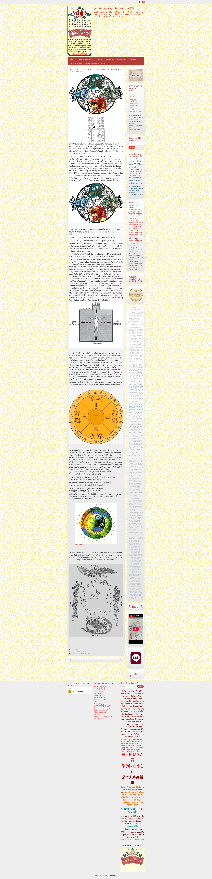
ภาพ (139, 175)
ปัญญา (140, 173)
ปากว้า (130, 175)
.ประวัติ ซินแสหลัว (134, 91)
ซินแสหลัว (131, 164)
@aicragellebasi (113, 875)
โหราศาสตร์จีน (134, 194)
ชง (133, 161)
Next (120, 659)
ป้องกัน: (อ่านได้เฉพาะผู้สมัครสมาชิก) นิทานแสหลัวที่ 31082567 (135, 234)
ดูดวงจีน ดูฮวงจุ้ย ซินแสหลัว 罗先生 (114, 8)
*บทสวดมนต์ (132, 59)
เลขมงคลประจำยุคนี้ (134, 205)
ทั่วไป (130, 107)
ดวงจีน (137, 163)
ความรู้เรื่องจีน (133, 101)
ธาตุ (141, 169)
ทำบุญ (130, 169)
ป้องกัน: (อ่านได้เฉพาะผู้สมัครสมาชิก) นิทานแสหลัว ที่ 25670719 (135, 242)
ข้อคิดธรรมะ (132, 99)
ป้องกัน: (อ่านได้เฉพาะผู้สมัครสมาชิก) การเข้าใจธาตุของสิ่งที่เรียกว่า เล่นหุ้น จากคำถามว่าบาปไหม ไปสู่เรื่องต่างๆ (136, 224)
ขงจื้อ (134, 159)
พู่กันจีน (136, 175)
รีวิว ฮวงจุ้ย (99, 59)
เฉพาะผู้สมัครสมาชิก (135, 121)
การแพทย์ (131, 159)
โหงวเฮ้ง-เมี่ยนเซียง (134, 129)
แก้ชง (137, 188)
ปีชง (133, 175)
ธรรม (133, 169)
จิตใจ (130, 161)
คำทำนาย (138, 159)
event (103, 63)
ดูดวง (133, 167)
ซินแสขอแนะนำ (109, 59)
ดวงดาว (78, 653)
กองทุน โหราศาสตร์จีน (76, 63)
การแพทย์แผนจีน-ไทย (135, 95)
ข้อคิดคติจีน (132, 97)
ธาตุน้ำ (140, 171)
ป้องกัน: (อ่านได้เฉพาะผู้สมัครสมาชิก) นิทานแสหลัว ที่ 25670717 (135, 265)
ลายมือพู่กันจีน (135, 177)
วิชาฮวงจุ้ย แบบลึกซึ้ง (81, 651)
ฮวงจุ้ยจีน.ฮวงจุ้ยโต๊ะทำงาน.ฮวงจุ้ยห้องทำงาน (136, 186)
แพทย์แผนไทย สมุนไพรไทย (135, 126)
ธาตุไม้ (135, 173)
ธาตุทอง (135, 171)
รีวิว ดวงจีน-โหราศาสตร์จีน (85, 59)
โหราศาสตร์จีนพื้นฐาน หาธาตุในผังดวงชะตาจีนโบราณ (136, 257)
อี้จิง (138, 180)
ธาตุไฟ (130, 173)
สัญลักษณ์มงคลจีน (134, 119)
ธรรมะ (137, 169)
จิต (141, 159)
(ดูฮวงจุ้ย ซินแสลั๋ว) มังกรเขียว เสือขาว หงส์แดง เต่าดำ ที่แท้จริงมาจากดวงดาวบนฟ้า (95, 70)
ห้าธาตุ (134, 180)
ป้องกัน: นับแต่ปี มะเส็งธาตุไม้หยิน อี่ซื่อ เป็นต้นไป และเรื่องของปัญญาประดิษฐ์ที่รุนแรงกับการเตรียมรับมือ (135, 213)
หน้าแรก (72, 59)
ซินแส (139, 161)
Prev (71, 659)
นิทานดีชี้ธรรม (133, 109)
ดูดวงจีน (138, 167)
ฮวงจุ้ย (88, 653)
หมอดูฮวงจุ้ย (83, 653)
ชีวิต (135, 161)
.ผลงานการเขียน (133, 93)
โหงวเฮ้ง (137, 190)
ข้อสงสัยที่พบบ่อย (121, 59)
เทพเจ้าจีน (131, 123)
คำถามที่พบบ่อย (133, 103)
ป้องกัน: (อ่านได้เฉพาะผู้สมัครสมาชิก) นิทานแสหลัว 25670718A (135, 249)
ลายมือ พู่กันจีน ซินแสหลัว (135, 112)
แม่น (134, 190)
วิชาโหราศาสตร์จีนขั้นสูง (136, 117)
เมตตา (134, 188)
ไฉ (140, 194)
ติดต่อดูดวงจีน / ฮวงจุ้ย (92, 63)
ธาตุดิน (131, 171)
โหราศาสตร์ (132, 192)
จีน (132, 161)
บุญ (138, 173)
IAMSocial (97, 875)
